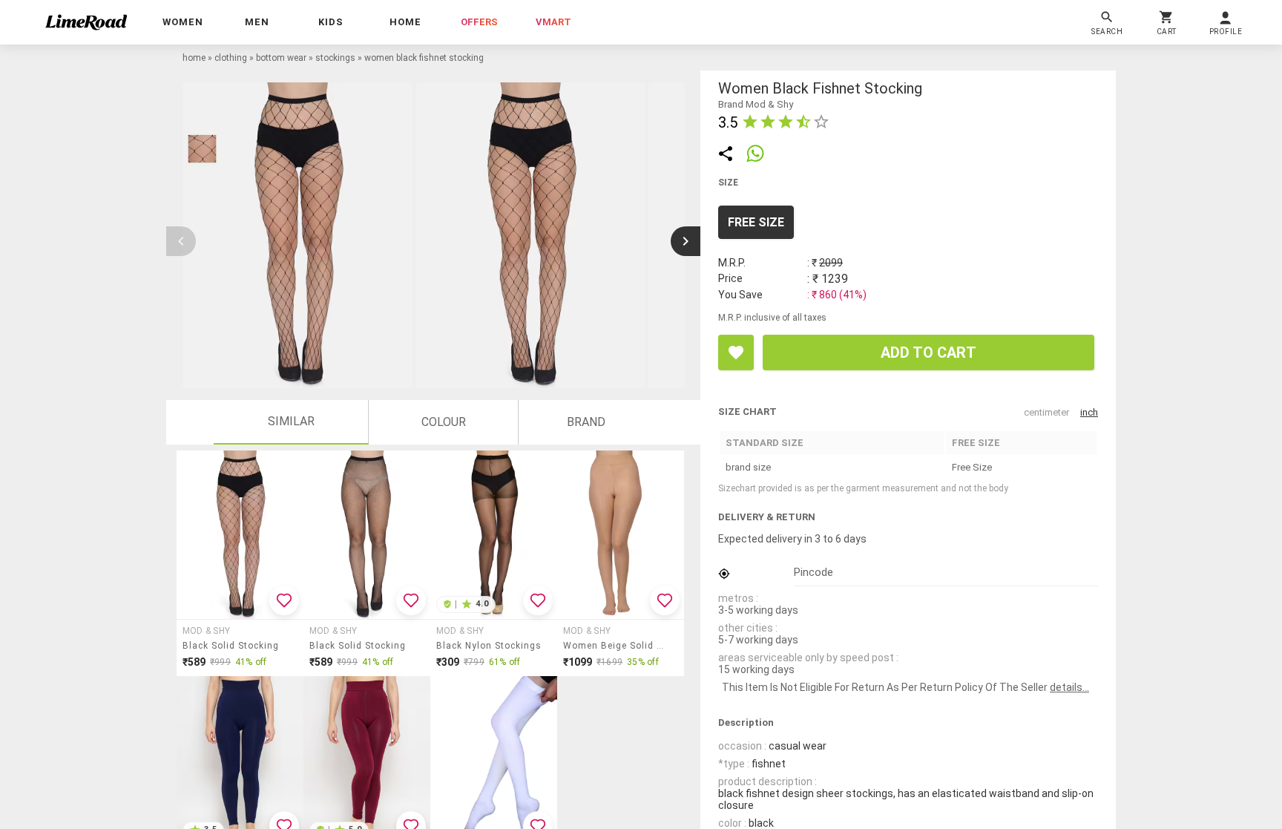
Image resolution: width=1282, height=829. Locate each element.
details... (1069, 687)
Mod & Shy (206, 631)
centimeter (1046, 412)
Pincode (813, 572)
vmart (553, 21)
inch (1089, 412)
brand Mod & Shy (755, 104)
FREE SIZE (756, 222)
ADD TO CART (928, 352)
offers (479, 21)
